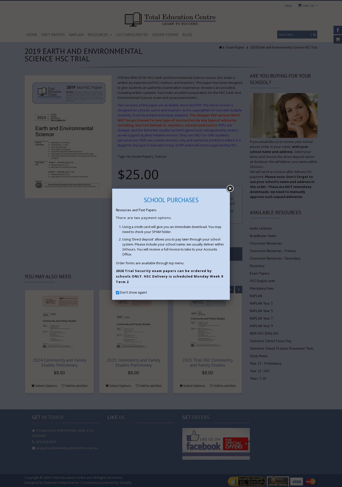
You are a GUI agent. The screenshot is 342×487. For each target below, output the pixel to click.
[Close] (229, 188)
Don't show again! (133, 292)
